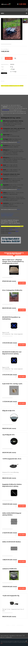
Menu (2, 13)
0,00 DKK (22, 4)
